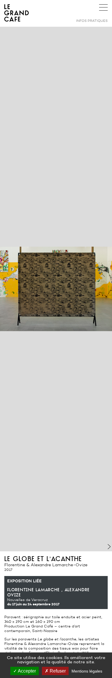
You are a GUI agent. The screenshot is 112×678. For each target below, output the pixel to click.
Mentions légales (87, 671)
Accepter (26, 671)
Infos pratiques (92, 20)
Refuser (57, 671)
